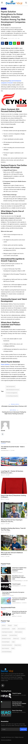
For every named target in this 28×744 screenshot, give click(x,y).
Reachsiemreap (15, 712)
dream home (18, 645)
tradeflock (4, 595)
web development (10, 386)
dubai (13, 648)
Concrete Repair (5, 642)
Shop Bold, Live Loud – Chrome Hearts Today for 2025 (19, 577)
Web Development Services (12, 389)
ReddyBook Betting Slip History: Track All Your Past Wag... (13, 529)
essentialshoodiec (4, 450)
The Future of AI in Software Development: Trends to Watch (19, 599)
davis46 (3, 430)
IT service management (11, 392)
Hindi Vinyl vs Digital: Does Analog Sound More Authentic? (19, 569)
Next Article (13, 410)
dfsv (2, 499)
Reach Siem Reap (17, 710)
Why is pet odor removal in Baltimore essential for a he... (12, 553)
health (13, 628)
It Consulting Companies (12, 396)
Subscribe (23, 729)
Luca (2, 523)
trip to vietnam (5, 648)
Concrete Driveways (6, 651)
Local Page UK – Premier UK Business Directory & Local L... (12, 472)
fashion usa (16, 638)
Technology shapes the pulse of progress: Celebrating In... (13, 593)
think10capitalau (15, 585)
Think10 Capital (16, 584)
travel (15, 625)
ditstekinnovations (16, 602)
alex (2, 474)
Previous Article (15, 404)
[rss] (3, 685)
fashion (3, 625)
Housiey (23, 638)
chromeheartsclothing (16, 580)
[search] (26, 2)
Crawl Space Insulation (7, 632)
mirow (13, 572)
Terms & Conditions (6, 740)
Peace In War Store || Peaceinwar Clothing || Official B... (13, 496)
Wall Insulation (18, 632)
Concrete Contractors (7, 645)
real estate (4, 635)
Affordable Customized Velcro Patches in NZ (14, 406)
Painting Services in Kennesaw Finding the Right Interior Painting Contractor (14, 412)
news (13, 642)
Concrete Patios (13, 635)
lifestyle (10, 625)
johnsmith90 (14, 706)
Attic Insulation (21, 628)
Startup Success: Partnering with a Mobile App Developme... (19, 703)
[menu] (2, 2)
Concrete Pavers (5, 628)
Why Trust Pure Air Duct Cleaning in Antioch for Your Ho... (11, 520)
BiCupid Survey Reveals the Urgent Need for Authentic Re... (19, 613)
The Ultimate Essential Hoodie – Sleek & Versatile (12, 447)
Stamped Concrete (6, 638)
